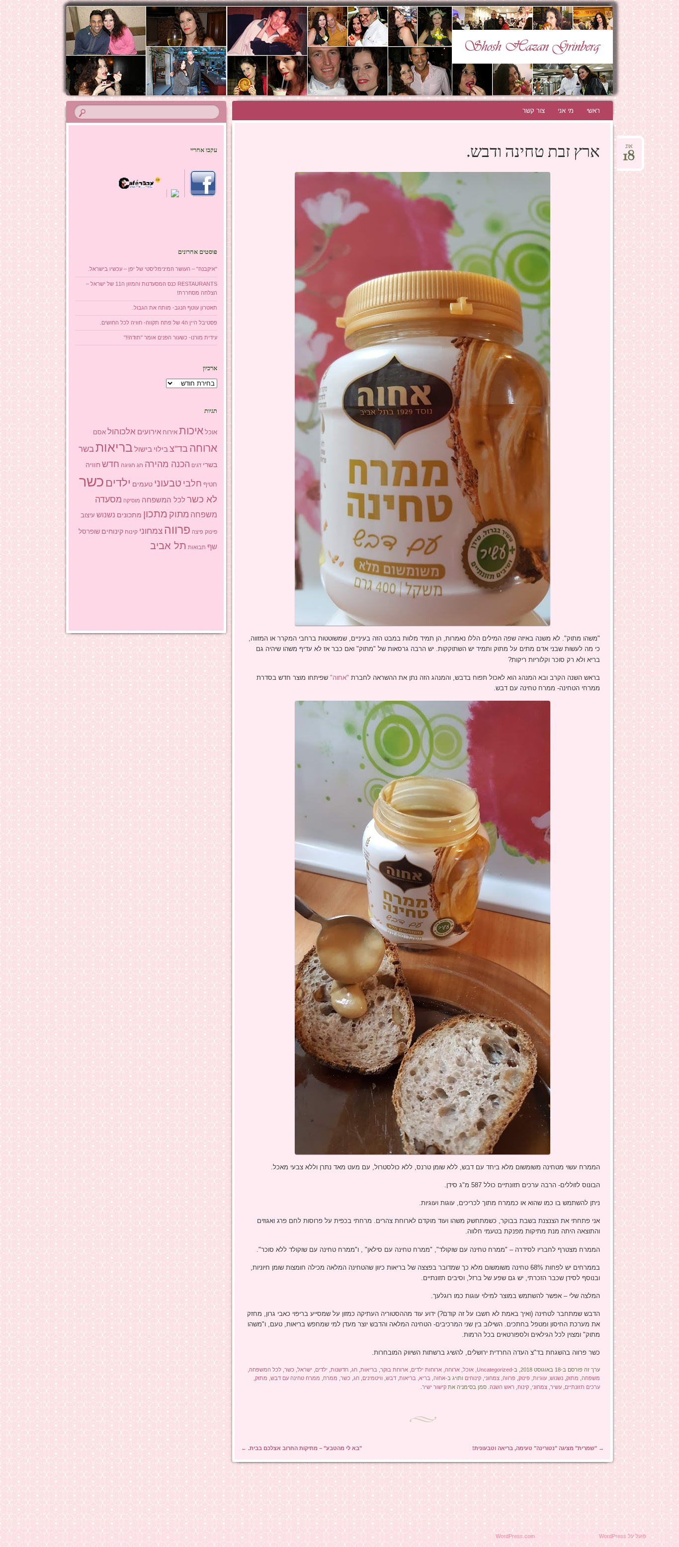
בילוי (161, 449)
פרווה (509, 1378)
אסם (99, 432)
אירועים (149, 431)
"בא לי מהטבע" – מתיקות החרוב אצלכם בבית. (301, 1448)
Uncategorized (494, 1370)
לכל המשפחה (265, 1370)
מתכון (155, 513)
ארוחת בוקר (394, 1370)
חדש (110, 464)
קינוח (523, 1387)
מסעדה (108, 499)
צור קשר (533, 110)
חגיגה (128, 465)
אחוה (439, 1378)
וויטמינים (372, 1378)
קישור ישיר (434, 1387)
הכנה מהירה (167, 464)
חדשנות (339, 1370)
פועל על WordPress (622, 1536)
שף (212, 546)
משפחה (591, 1378)
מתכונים (129, 515)
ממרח (330, 1378)
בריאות (368, 1370)
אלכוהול (121, 431)
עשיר (556, 1387)
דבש (391, 1378)
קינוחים (473, 1378)
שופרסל (89, 531)
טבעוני (167, 483)
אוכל (468, 1370)
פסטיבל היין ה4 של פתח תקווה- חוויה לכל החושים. (158, 323)
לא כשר (202, 499)
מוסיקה (131, 500)
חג (354, 1370)
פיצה (197, 532)
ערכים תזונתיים (582, 1387)
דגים (196, 465)
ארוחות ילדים (426, 1370)
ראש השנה (502, 1387)
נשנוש (556, 1378)
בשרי (210, 465)
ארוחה (452, 1370)
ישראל (304, 1370)
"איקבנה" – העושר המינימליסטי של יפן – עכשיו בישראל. (152, 269)
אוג (629, 149)
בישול (143, 449)
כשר (289, 1370)
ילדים (321, 1370)
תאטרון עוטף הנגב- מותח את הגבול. (174, 308)
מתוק (572, 1378)
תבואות (197, 547)
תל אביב (168, 545)
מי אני (566, 110)
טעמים (142, 484)
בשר (86, 449)
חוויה (92, 465)
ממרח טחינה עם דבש (295, 1378)
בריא (424, 1378)
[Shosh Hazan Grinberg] (341, 50)
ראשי (593, 110)
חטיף (210, 484)
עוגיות (540, 1378)
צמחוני (492, 1378)
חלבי (192, 484)
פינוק (524, 1378)
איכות (191, 430)
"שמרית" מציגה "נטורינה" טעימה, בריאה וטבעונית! (538, 1448)
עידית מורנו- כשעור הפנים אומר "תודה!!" (170, 337)
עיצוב (88, 515)
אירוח (170, 432)
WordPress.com (515, 1536)
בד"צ (179, 449)
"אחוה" (340, 677)
